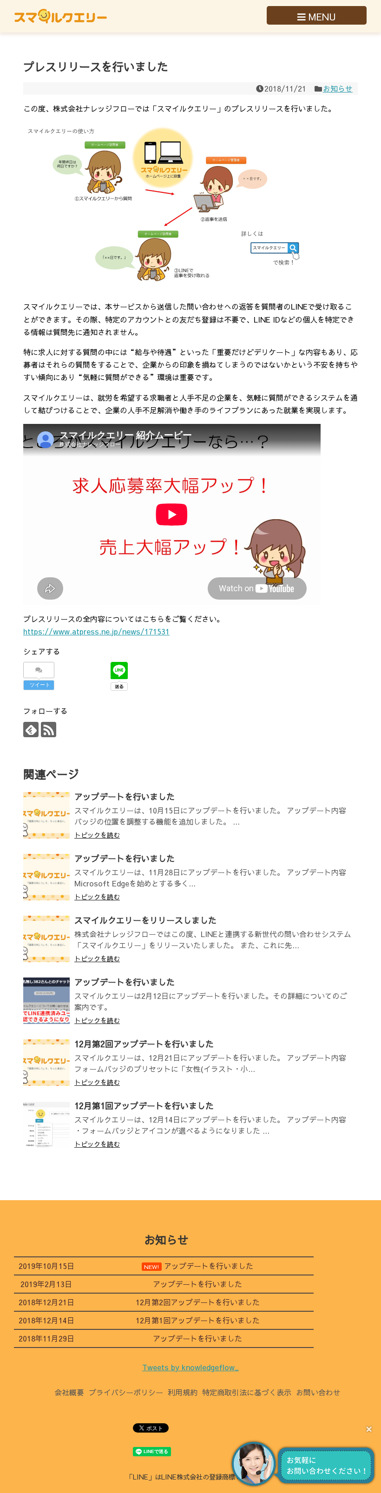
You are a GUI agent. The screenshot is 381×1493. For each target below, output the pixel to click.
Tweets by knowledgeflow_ (190, 1367)
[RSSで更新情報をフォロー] (48, 729)
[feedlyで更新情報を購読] (31, 729)
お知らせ (338, 88)
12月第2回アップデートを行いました (144, 1044)
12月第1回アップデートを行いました (144, 1105)
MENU (321, 16)
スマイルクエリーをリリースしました (145, 920)
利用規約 (182, 1392)
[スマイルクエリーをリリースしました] (46, 939)
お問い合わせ (318, 1392)
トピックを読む (97, 834)
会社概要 (69, 1392)
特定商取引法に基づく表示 (246, 1392)
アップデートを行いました (124, 796)
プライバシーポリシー (126, 1392)
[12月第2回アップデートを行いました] (46, 1062)
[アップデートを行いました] (46, 815)
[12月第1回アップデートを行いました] (46, 1124)
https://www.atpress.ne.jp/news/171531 (96, 631)
